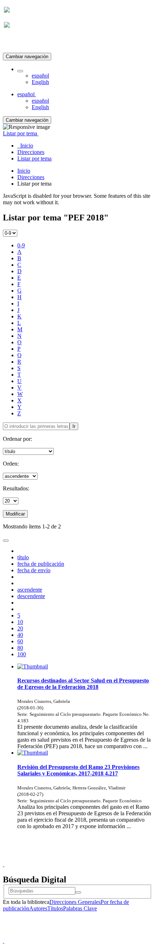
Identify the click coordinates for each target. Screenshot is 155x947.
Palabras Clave (80, 908)
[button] (20, 71)
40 (20, 635)
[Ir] (78, 892)
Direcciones (30, 177)
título (23, 557)
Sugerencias (89, 858)
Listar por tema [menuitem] (34, 158)
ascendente (29, 590)
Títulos (55, 908)
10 (20, 622)
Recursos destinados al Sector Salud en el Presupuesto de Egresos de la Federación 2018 (83, 683)
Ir (73, 426)
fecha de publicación (40, 564)
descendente (31, 596)
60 (20, 641)
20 (20, 628)
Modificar (15, 514)
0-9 (21, 245)
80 (20, 648)
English (40, 82)
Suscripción (17, 42)
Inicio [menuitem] (25, 146)
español (40, 76)
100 (21, 654)
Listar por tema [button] (21, 133)
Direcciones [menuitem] (30, 152)
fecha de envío (33, 570)
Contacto (62, 858)
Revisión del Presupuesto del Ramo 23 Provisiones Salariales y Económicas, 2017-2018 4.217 (78, 770)
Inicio (23, 171)
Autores (38, 908)
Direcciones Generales (75, 902)
